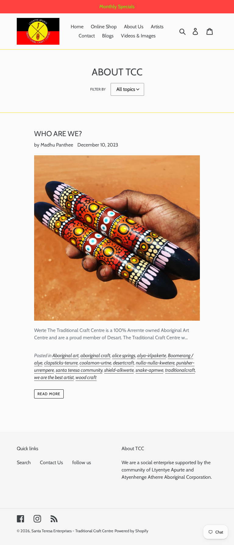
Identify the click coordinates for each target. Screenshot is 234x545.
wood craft (86, 377)
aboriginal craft (95, 355)
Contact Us (51, 462)
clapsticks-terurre (61, 363)
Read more (48, 394)
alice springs (123, 355)
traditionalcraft (180, 370)
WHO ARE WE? (58, 133)
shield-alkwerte (119, 370)
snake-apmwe (149, 370)
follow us (81, 462)
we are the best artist (54, 377)
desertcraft (123, 363)
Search (24, 462)
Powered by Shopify (131, 530)
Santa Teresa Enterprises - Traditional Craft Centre (72, 530)
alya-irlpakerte (151, 355)
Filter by (98, 89)
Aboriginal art (65, 355)
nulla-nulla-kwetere (155, 363)
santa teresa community (79, 370)
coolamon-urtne (95, 363)
